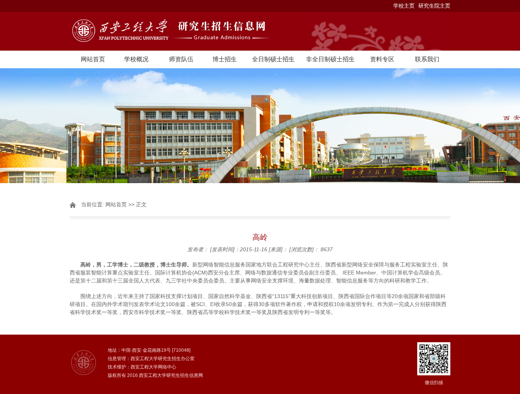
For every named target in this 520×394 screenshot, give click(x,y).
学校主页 (404, 6)
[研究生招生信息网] (260, 31)
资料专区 (382, 59)
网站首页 (93, 59)
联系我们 (427, 59)
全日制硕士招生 (273, 59)
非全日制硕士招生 (330, 59)
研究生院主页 (434, 6)
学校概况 (136, 59)
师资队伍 (181, 59)
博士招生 (224, 59)
